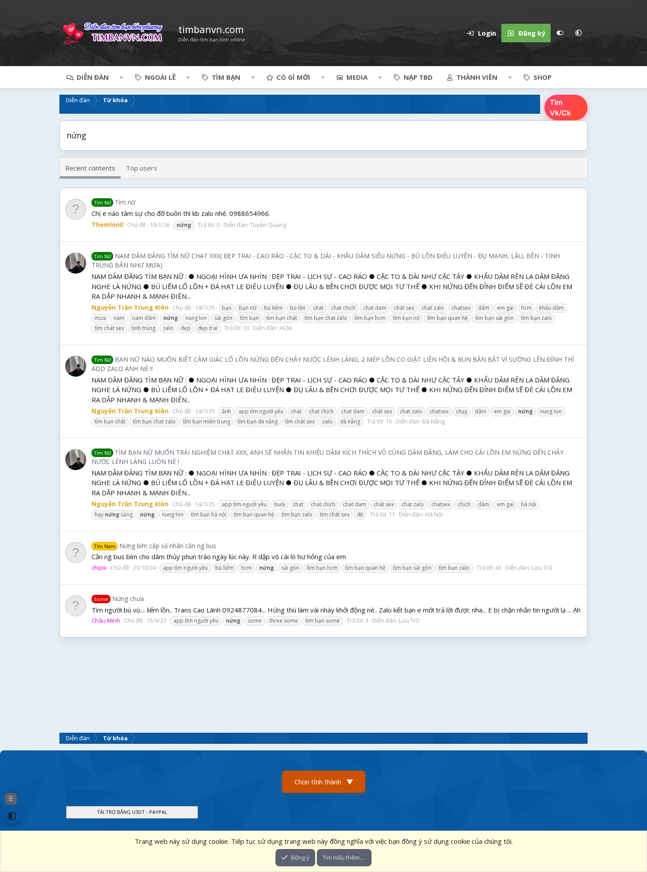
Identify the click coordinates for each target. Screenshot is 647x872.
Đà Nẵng (433, 421)
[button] (578, 33)
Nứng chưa (119, 598)
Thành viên (476, 77)
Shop (542, 77)
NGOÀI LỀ (160, 77)
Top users (141, 167)
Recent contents (90, 167)
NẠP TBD (418, 77)
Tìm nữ (114, 202)
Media (357, 77)
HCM (285, 328)
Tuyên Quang (268, 225)
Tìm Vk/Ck (560, 107)
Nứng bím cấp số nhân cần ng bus (155, 546)
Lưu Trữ (542, 567)
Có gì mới (293, 77)
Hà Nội (434, 514)
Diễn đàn (93, 77)
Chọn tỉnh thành (323, 781)
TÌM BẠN (226, 77)
